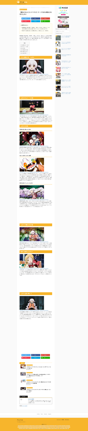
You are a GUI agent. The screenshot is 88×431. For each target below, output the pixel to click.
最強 (38, 428)
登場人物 (44, 428)
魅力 (65, 428)
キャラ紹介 (56, 425)
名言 (20, 428)
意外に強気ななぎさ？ (24, 51)
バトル (27, 427)
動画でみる (56, 427)
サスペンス (67, 425)
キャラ (47, 425)
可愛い (65, 427)
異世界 (41, 428)
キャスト (44, 425)
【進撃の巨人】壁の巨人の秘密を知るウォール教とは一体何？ (66, 93)
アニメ (40, 425)
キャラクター (52, 425)
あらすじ (21, 425)
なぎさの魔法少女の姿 (24, 49)
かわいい (30, 425)
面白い (63, 428)
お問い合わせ (67, 419)
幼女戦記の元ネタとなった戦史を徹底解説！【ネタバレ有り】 (66, 80)
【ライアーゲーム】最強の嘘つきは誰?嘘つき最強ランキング (66, 43)
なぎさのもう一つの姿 (24, 46)
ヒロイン (31, 427)
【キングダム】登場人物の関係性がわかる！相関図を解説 (66, 36)
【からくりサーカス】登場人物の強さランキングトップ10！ (66, 49)
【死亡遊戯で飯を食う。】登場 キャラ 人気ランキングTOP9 (66, 62)
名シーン (68, 427)
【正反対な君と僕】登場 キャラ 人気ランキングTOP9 (66, 68)
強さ (33, 428)
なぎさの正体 (22, 48)
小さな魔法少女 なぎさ (24, 45)
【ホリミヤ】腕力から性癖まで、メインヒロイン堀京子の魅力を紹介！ (66, 74)
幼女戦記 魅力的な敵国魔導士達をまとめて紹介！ (66, 55)
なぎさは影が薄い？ (23, 53)
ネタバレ (24, 427)
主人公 (48, 427)
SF (18, 425)
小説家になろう (29, 428)
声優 (22, 428)
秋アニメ (48, 428)
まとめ (37, 425)
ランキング (44, 427)
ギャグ (60, 425)
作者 (50, 427)
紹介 (51, 428)
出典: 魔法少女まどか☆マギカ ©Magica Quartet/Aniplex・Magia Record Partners (34, 74)
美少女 (54, 428)
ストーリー (19, 427)
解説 (59, 428)
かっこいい (25, 425)
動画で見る (61, 427)
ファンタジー (35, 427)
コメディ (63, 425)
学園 (25, 428)
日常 (35, 428)
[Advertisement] (36, 88)
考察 (57, 428)
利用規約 (63, 419)
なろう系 (33, 425)
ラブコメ (39, 427)
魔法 (67, 428)
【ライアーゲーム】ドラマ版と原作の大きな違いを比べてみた (66, 87)
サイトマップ (59, 419)
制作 (53, 427)
